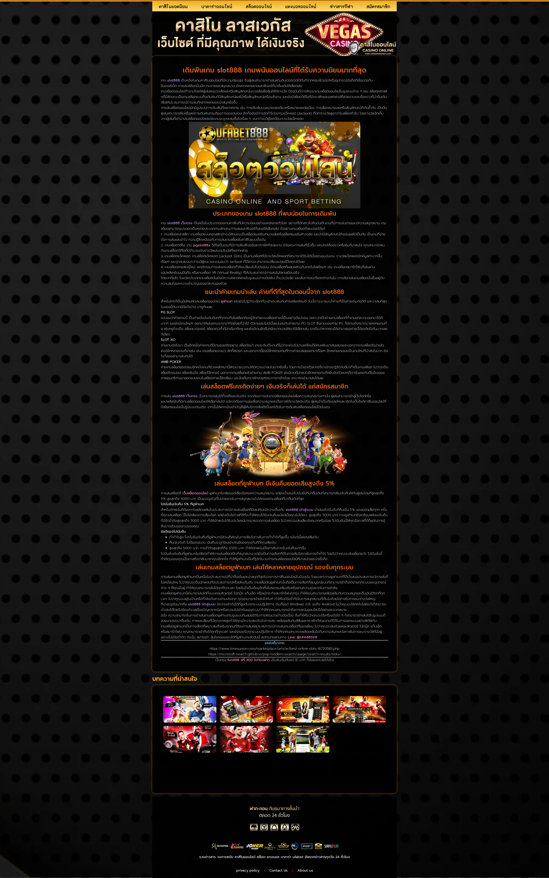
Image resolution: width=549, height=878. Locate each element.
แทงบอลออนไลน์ (300, 6)
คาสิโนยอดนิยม (173, 6)
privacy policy (247, 870)
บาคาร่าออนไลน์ (216, 6)
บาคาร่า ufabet (292, 857)
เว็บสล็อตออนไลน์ (195, 493)
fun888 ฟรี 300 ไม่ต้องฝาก (249, 660)
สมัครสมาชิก (378, 6)
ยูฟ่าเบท (226, 301)
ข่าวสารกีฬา (341, 6)
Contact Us (278, 870)
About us (305, 870)
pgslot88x (201, 245)
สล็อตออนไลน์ (259, 6)
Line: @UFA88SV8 (302, 637)
